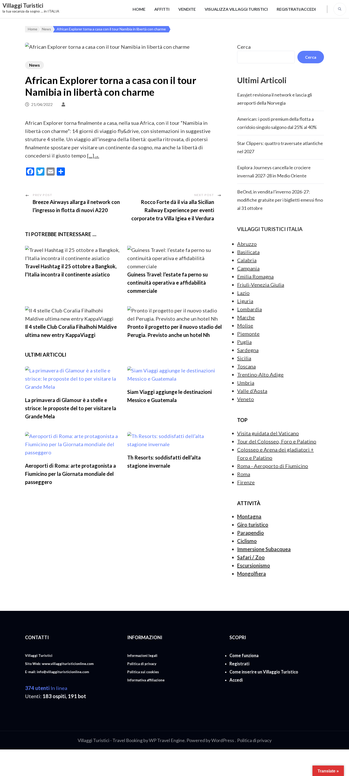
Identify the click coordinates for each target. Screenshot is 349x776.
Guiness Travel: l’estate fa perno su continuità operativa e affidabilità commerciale (167, 282)
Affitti (161, 9)
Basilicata (248, 252)
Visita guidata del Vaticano (268, 433)
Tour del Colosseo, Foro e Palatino (276, 441)
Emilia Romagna (255, 276)
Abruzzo (247, 244)
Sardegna (248, 350)
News (34, 65)
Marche (246, 317)
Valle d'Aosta (252, 391)
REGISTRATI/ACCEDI (296, 9)
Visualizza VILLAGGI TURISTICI (236, 9)
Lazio (243, 293)
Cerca (244, 47)
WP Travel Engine (167, 740)
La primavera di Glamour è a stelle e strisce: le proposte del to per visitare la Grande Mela (70, 408)
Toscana (246, 366)
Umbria (245, 383)
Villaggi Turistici (23, 5)
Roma (243, 474)
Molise (245, 325)
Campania (248, 268)
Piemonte (248, 334)
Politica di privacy (254, 740)
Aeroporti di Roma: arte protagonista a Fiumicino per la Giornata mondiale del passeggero (70, 474)
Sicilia (244, 358)
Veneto (245, 399)
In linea (46, 688)
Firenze (246, 482)
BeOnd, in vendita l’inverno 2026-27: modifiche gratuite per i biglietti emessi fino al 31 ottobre (280, 200)
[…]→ (93, 155)
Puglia (244, 342)
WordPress (222, 740)
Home (139, 9)
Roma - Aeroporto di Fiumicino (272, 466)
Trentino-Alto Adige (260, 374)
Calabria (247, 260)
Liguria (245, 301)
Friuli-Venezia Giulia (260, 285)
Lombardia (249, 309)
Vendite (187, 9)
